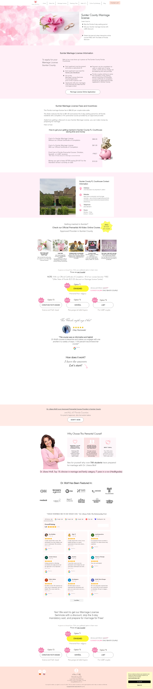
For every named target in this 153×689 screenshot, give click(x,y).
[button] (104, 3)
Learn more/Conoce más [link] (134, 678)
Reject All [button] (139, 685)
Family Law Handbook (72, 72)
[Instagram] (40, 671)
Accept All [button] (139, 681)
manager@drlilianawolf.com (76, 682)
